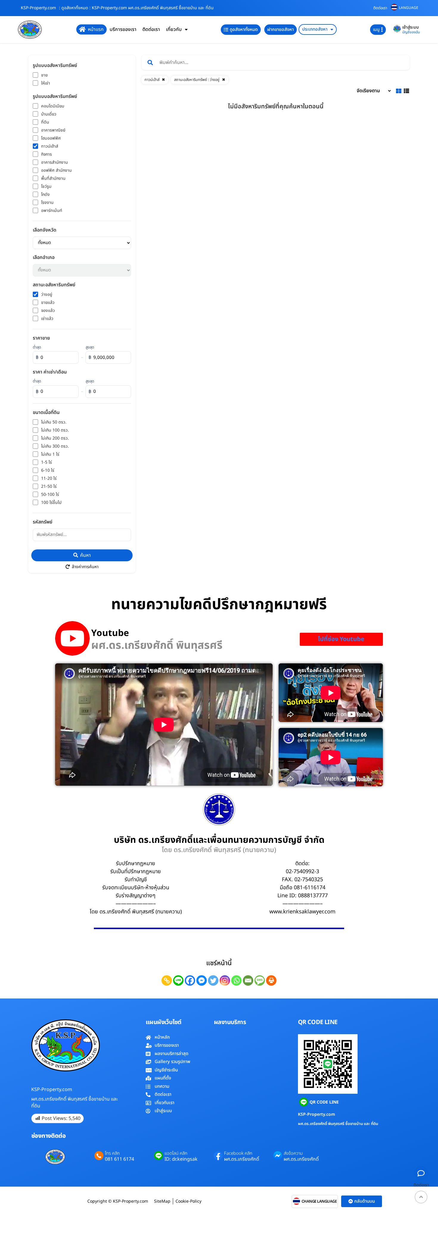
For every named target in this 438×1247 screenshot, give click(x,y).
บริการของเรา (123, 29)
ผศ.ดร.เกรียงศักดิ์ (241, 1159)
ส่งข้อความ (293, 1153)
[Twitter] (213, 980)
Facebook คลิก (238, 1153)
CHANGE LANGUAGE (319, 1201)
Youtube (110, 633)
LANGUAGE (408, 7)
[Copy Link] (166, 980)
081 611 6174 (119, 1159)
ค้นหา (85, 555)
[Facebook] (190, 980)
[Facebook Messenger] (201, 980)
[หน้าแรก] (82, 29)
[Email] (248, 980)
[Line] (178, 980)
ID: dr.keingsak (181, 1159)
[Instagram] (225, 980)
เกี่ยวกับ (174, 29)
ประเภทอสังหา (314, 29)
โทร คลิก (112, 1153)
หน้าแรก (96, 29)
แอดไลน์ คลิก (175, 1153)
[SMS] (259, 980)
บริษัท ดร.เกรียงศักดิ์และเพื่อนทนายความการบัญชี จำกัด (219, 840)
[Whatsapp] (236, 980)
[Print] (271, 980)
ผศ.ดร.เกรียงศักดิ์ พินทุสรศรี (157, 645)
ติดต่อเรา (380, 8)
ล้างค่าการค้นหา (85, 567)
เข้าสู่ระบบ (410, 27)
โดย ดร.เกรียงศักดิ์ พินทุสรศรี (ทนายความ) (219, 850)
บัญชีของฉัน (411, 32)
